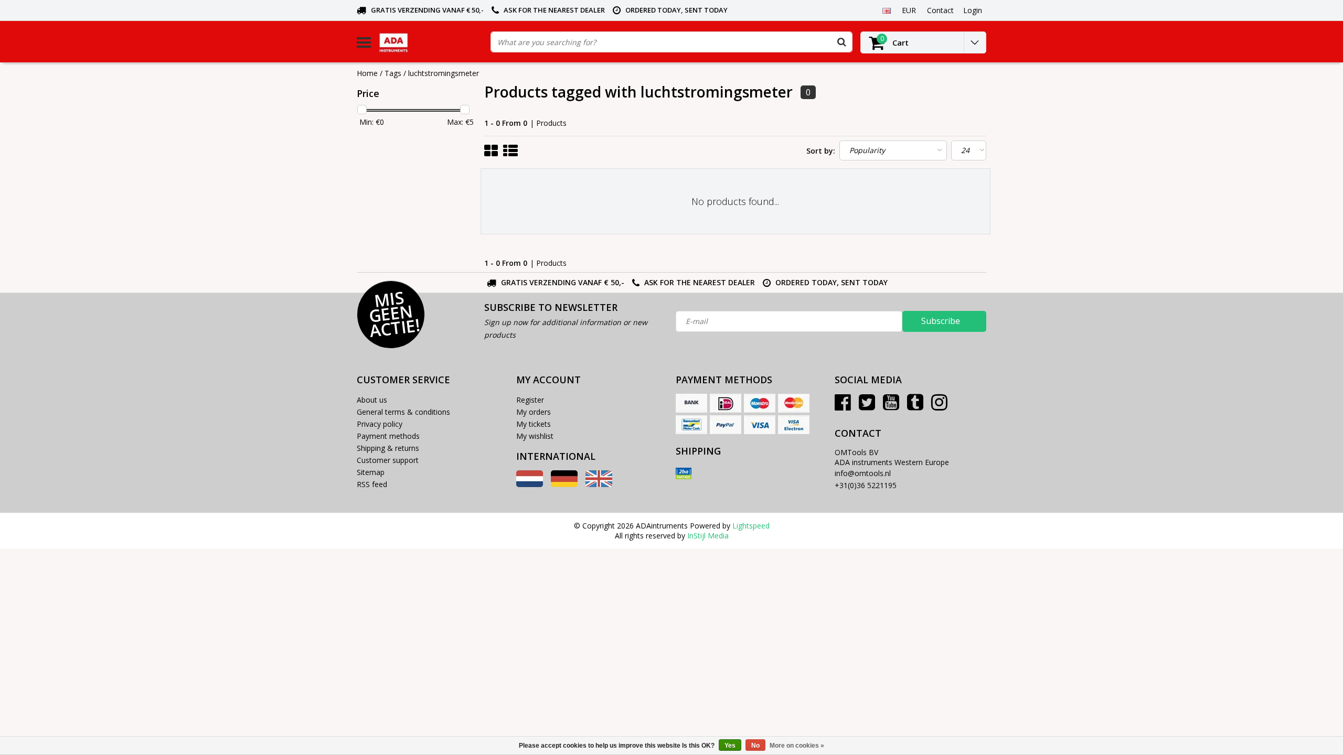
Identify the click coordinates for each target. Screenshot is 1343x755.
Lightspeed (751, 526)
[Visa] (759, 424)
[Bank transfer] (691, 403)
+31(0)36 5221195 (866, 485)
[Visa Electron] (793, 424)
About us (372, 400)
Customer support (388, 460)
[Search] (841, 42)
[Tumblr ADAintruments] (915, 406)
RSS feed (372, 484)
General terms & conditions (403, 412)
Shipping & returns (388, 448)
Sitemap (371, 472)
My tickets (533, 424)
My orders (533, 412)
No (755, 745)
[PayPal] (725, 424)
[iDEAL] (725, 403)
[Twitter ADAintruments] (867, 406)
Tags (393, 73)
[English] (886, 10)
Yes (730, 745)
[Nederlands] (529, 484)
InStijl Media (708, 536)
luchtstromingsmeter (443, 73)
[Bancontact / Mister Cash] (691, 424)
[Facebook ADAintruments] (843, 406)
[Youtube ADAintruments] (891, 406)
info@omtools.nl (863, 473)
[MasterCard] (793, 403)
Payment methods (388, 436)
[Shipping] (683, 473)
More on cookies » (797, 745)
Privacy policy (379, 424)
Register (530, 400)
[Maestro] (759, 403)
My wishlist (534, 436)
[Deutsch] (564, 484)
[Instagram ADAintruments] (939, 406)
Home (367, 73)
